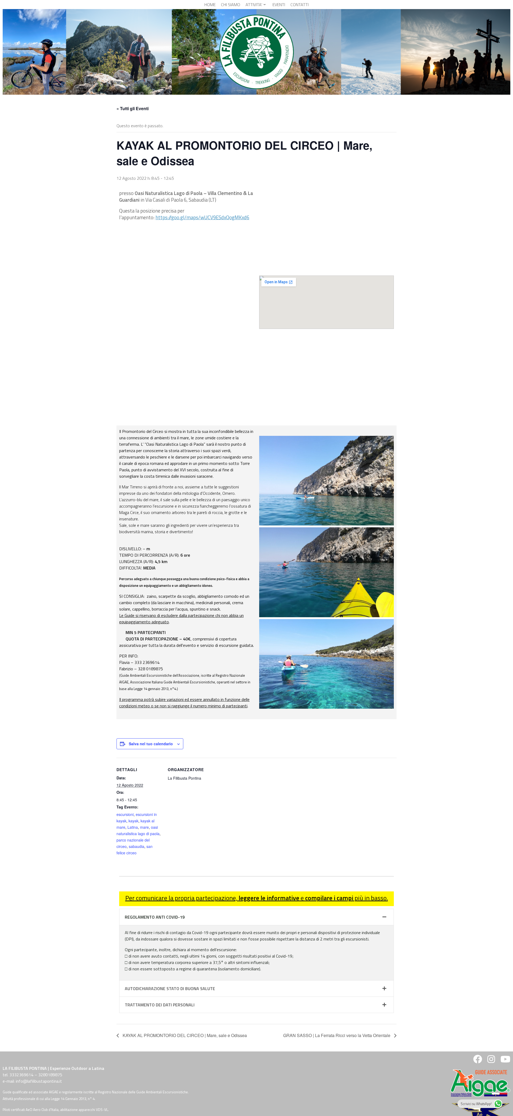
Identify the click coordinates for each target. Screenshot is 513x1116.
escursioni (125, 814)
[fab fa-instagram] (491, 1061)
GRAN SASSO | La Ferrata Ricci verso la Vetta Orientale (337, 1035)
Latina (132, 827)
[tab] (256, 917)
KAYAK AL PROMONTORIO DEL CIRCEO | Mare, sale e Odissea (184, 1035)
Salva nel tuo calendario (151, 743)
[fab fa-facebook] (477, 1061)
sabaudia (136, 846)
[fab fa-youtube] (504, 1061)
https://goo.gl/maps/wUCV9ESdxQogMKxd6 (202, 217)
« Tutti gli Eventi (132, 108)
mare (144, 827)
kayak (133, 820)
